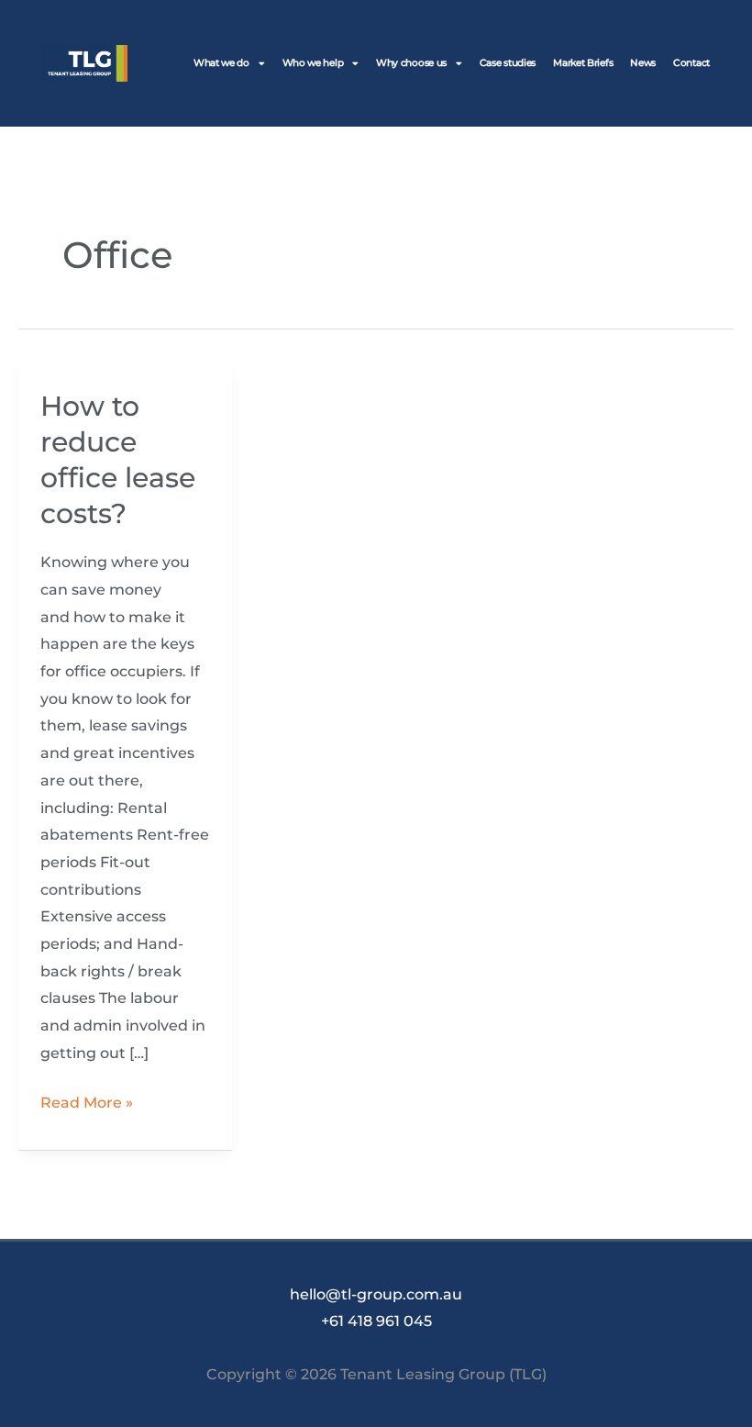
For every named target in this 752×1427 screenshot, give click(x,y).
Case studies (508, 63)
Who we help (313, 63)
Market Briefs (583, 63)
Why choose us (411, 63)
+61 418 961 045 (376, 1321)
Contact (691, 63)
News (643, 63)
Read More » (86, 1100)
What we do (221, 63)
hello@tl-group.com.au (376, 1294)
